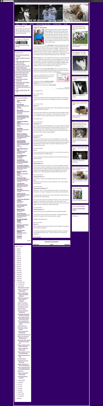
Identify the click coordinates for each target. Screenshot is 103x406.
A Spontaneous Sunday (23, 306)
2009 (18, 280)
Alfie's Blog (19, 189)
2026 (18, 249)
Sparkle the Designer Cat (22, 115)
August (19, 382)
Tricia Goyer (20, 128)
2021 (18, 256)
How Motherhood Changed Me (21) (22, 70)
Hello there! (19, 237)
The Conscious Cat (21, 213)
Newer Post (36, 244)
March (19, 392)
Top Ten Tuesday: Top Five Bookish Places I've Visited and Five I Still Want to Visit (23, 136)
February (20, 394)
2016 (18, 266)
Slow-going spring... (21, 227)
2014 (18, 270)
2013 (18, 272)
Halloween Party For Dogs (23, 287)
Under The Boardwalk (22, 204)
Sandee (35, 105)
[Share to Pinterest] (55, 85)
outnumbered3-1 (21, 183)
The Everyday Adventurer (23, 165)
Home (17, 24)
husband (66, 88)
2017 (18, 264)
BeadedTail (19, 236)
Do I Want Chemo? (22, 358)
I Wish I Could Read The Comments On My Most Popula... (23, 322)
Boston (18, 101)
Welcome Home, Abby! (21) (21, 74)
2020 (18, 258)
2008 (18, 398)
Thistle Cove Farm (21, 193)
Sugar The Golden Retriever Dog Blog (21, 141)
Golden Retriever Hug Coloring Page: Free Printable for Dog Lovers (23, 144)
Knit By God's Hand (21, 178)
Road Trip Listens (20, 206)
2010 (18, 278)
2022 (18, 254)
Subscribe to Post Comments (51, 241)
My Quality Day (20, 104)
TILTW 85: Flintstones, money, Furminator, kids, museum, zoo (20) (22, 87)
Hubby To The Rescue (22, 302)
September (20, 380)
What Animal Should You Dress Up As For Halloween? (23, 299)
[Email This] (49, 85)
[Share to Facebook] (54, 85)
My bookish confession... (22, 232)
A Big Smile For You (22, 325)
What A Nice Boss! (22, 308)
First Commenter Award (23, 304)
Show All (28, 240)
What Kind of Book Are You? (24, 334)
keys (69, 88)
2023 (18, 252)
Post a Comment (37, 236)
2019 (18, 260)
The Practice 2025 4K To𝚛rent (23, 190)
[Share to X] (52, 85)
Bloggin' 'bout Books (22, 133)
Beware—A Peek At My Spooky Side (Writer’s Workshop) (23, 295)
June (19, 386)
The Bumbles (36, 123)
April (19, 390)
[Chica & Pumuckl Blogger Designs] (80, 210)
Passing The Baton (21, 210)
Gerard (63, 88)
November (20, 284)
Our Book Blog (57, 24)
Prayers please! (20, 201)
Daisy (34, 95)
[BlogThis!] (51, 85)
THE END (19, 221)
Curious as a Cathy (21, 100)
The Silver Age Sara (37, 176)
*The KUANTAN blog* (22, 155)
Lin (34, 150)
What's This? (20, 371)
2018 (18, 262)
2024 (18, 251)
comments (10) (67, 87)
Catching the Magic (37, 209)
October (20, 286)
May (19, 388)
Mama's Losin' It (21, 209)
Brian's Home (20, 110)
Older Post (67, 244)
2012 (18, 274)
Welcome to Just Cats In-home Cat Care (23, 225)
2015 (18, 268)
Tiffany (34, 224)
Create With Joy (20, 160)
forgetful (59, 88)
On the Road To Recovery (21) (22, 72)
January (20, 396)
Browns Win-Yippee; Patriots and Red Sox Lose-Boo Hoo (24, 342)
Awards (32, 24)
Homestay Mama (37, 163)
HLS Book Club (20, 156)
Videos (65, 24)
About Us (24, 24)
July (19, 384)
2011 (18, 276)
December (20, 282)
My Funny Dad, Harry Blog (43, 24)
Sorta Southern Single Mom (39, 188)
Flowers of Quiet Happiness (21, 231)
